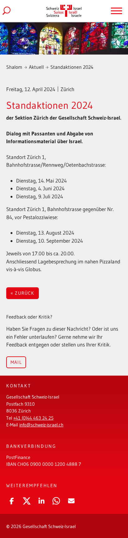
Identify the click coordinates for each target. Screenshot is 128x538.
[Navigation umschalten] (116, 11)
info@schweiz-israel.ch (41, 425)
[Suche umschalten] (11, 11)
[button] (11, 499)
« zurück (22, 293)
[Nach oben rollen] (114, 511)
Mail (16, 362)
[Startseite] (64, 11)
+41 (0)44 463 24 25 (33, 418)
